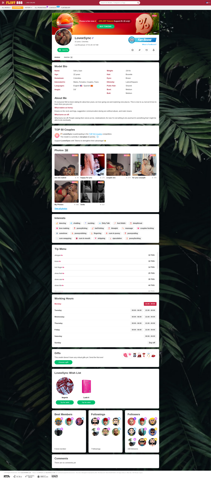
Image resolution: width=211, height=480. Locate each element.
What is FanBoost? (149, 44)
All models (6, 7)
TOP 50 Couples (95, 134)
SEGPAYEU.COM (50, 472)
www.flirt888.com (26, 472)
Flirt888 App (65, 7)
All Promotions (40, 7)
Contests (52, 7)
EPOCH (41, 472)
